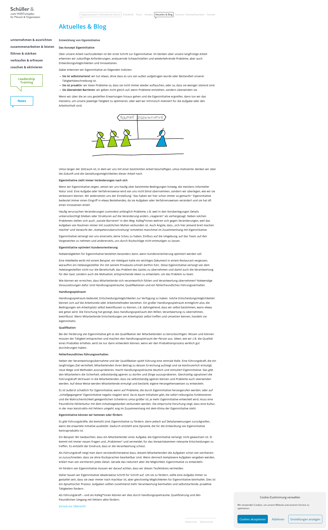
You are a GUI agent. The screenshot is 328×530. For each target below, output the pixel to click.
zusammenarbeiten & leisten (32, 47)
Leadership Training (26, 80)
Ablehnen (278, 519)
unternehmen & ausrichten (31, 40)
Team (139, 14)
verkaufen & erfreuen (26, 60)
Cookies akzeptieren (253, 519)
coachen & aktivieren (26, 67)
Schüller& (128, 14)
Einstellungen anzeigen (305, 519)
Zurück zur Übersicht (72, 506)
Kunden (149, 14)
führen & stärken (23, 53)
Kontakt (211, 14)
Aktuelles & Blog (164, 14)
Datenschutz (206, 521)
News (22, 101)
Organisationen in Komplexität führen (100, 14)
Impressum (191, 521)
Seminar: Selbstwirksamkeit (189, 14)
